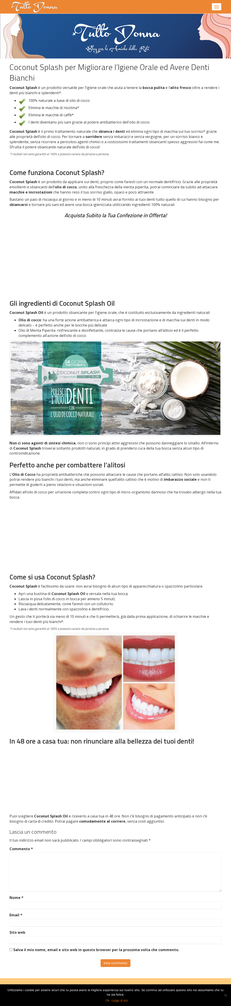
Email (15, 915)
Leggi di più (120, 1000)
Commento (21, 848)
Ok (107, 1000)
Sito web (17, 932)
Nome (16, 897)
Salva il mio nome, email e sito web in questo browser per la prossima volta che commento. (96, 949)
